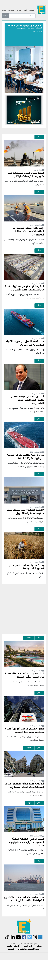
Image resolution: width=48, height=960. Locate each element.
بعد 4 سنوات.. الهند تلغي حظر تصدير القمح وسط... (26, 567)
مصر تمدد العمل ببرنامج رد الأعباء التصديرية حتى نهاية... (25, 343)
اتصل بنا (11, 949)
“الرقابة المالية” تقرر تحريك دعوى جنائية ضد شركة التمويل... (25, 511)
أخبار (25, 10)
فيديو (4, 10)
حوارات (19, 10)
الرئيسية (31, 10)
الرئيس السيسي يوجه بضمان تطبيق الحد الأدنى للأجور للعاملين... (27, 400)
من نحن (39, 946)
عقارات (28, 637)
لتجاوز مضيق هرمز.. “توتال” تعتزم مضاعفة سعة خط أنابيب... (24, 730)
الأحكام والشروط (13, 946)
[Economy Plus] (41, 9)
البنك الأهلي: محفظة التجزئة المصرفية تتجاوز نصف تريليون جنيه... (26, 842)
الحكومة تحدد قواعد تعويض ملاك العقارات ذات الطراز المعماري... (24, 785)
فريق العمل (27, 946)
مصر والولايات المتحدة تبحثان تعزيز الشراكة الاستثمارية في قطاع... (24, 899)
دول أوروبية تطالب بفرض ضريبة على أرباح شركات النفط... (25, 456)
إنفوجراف (11, 10)
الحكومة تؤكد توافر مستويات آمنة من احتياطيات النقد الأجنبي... (24, 288)
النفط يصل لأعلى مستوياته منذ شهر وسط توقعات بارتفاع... (26, 174)
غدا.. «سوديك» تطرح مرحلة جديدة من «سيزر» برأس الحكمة (24, 675)
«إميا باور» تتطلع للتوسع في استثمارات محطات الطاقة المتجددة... (28, 231)
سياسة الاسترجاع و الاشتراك (28, 949)
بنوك (29, 802)
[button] (23, 89)
